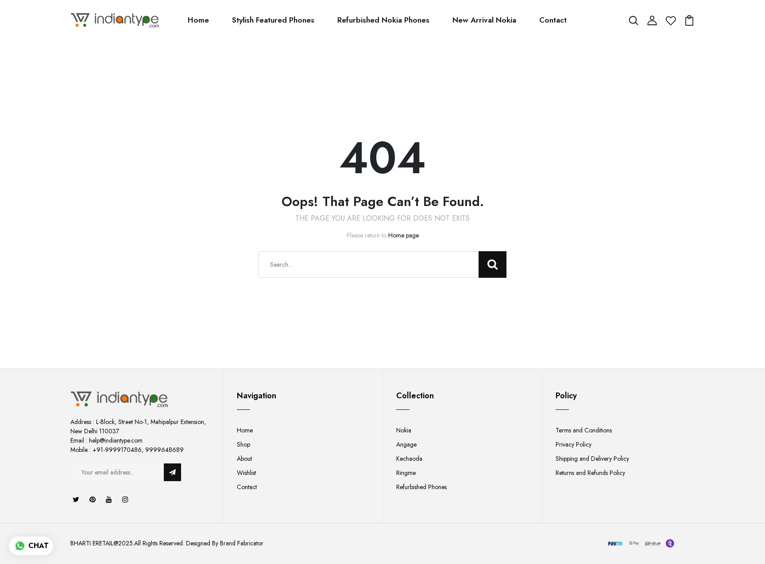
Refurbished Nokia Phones (383, 20)
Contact (553, 20)
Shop (243, 444)
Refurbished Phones (421, 486)
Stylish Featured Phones (273, 20)
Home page (403, 235)
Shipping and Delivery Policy (592, 458)
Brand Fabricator (241, 543)
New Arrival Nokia (484, 20)
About (244, 458)
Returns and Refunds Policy (590, 472)
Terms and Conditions (584, 430)
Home (198, 20)
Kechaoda (409, 458)
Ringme (406, 472)
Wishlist (246, 472)
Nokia (403, 430)
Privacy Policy (573, 444)
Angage (406, 444)
